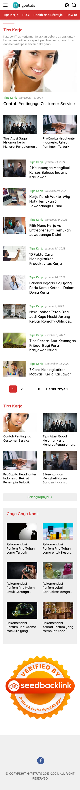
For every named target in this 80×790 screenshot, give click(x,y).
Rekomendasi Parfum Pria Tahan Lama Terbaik (21, 548)
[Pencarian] (74, 5)
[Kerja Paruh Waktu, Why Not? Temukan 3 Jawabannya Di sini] (14, 199)
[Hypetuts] (24, 5)
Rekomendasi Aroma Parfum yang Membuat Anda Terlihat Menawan (58, 627)
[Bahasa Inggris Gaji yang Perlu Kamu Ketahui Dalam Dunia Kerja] (14, 286)
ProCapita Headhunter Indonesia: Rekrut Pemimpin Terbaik (59, 142)
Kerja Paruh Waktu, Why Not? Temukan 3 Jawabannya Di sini (49, 201)
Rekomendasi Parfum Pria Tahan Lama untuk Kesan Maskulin (57, 548)
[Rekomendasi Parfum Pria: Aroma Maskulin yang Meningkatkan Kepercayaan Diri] (22, 610)
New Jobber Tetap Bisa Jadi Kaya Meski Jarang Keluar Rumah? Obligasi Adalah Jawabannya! (49, 319)
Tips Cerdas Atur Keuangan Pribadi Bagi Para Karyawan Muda (52, 345)
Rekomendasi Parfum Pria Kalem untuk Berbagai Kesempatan (21, 588)
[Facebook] (40, 761)
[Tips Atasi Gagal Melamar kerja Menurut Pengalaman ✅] (20, 124)
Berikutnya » (57, 389)
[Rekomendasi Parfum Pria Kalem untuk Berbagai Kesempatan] (22, 570)
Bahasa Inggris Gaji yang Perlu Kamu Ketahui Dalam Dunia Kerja (51, 288)
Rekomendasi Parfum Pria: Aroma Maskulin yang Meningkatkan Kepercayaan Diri (21, 627)
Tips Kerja (10, 98)
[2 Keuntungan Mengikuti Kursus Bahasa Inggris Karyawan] (14, 171)
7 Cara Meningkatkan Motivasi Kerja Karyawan (50, 372)
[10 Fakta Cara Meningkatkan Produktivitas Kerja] (14, 257)
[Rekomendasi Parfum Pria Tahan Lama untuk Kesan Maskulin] (58, 531)
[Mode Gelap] (66, 5)
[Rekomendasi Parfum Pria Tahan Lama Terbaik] (22, 531)
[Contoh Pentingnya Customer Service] (40, 71)
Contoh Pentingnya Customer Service (39, 103)
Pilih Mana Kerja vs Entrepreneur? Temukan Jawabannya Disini (50, 230)
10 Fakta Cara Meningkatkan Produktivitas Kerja (45, 259)
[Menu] (6, 5)
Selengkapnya (39, 497)
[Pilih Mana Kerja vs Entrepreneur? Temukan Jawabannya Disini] (14, 228)
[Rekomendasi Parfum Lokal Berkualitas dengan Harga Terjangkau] (58, 570)
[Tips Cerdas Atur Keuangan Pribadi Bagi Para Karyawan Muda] (14, 344)
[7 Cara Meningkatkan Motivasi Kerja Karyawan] (14, 370)
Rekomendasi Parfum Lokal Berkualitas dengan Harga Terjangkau (57, 588)
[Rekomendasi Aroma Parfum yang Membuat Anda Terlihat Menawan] (58, 610)
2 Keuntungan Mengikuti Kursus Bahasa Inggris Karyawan (49, 172)
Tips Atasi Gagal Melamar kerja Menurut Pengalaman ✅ (19, 142)
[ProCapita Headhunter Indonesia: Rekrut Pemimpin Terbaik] (60, 124)
